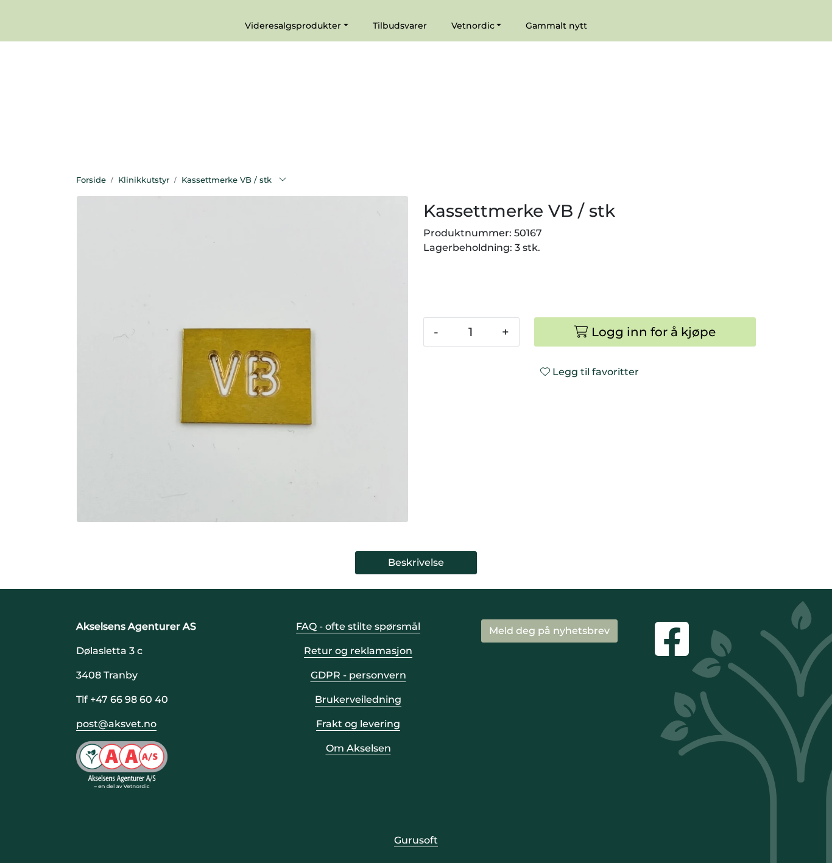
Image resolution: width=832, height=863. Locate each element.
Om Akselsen (358, 748)
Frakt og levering (358, 724)
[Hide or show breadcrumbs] (282, 180)
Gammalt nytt (556, 25)
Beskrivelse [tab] (416, 562)
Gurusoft (416, 840)
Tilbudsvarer (400, 25)
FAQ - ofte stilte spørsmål (358, 626)
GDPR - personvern (358, 675)
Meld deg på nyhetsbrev (549, 630)
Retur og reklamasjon (358, 651)
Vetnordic (473, 25)
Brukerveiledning (358, 699)
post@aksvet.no (116, 724)
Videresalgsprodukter (293, 25)
